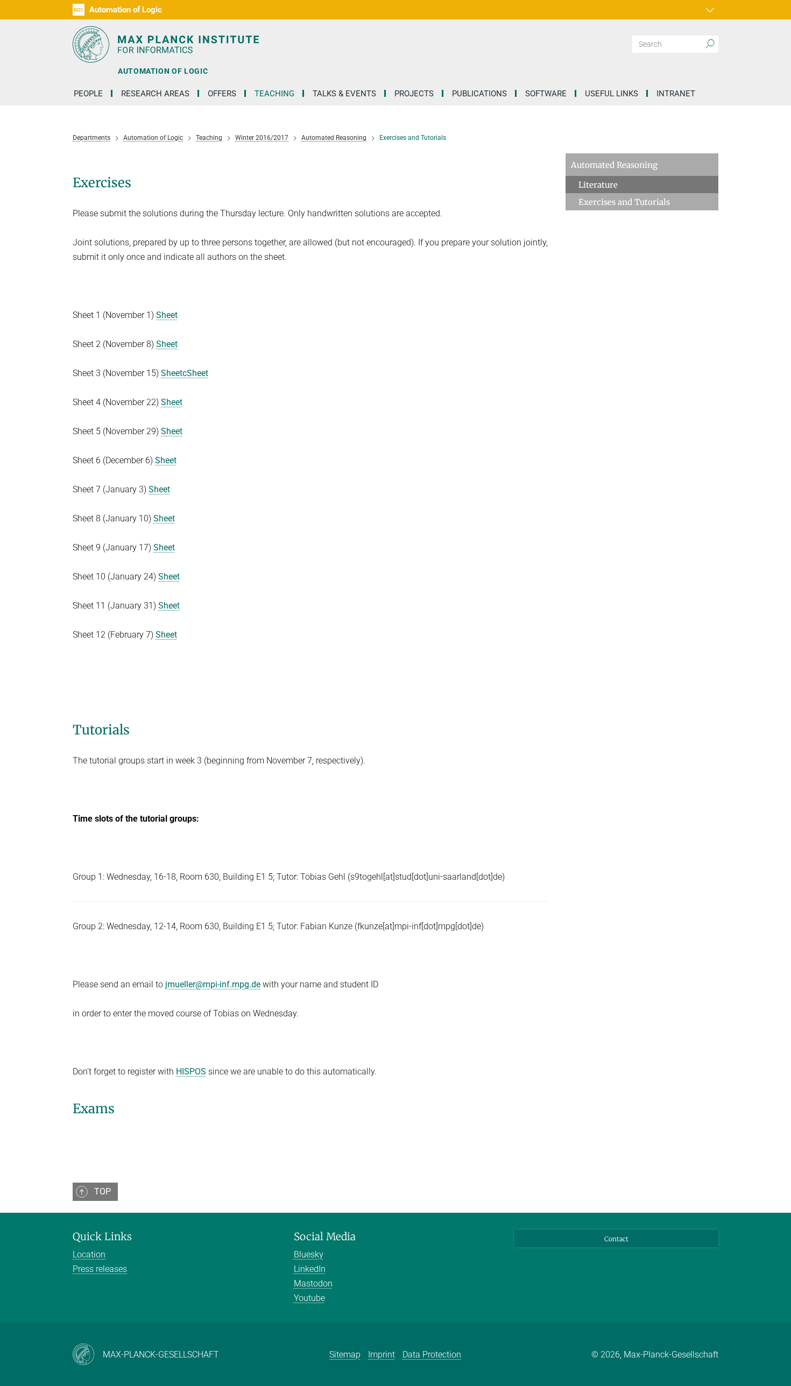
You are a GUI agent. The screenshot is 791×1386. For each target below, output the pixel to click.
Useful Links (611, 93)
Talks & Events (344, 93)
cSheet (195, 373)
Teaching (274, 93)
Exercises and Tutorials (624, 202)
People (88, 93)
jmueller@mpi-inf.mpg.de (212, 984)
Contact (616, 1239)
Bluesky (308, 1254)
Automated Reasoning (614, 165)
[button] (708, 9)
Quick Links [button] (102, 1236)
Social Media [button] (325, 1236)
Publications (479, 93)
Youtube (309, 1298)
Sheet (167, 315)
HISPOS (191, 1071)
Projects (414, 93)
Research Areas (155, 93)
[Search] (709, 44)
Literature (598, 185)
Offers (222, 93)
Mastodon (313, 1283)
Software (546, 93)
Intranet (675, 93)
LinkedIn (310, 1269)
